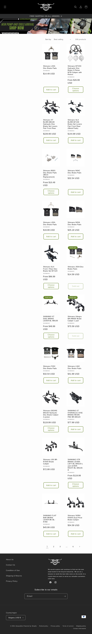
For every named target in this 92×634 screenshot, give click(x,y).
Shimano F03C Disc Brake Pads (50, 367)
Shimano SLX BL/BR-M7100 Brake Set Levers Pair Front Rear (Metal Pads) (75, 124)
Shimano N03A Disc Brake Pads (74, 223)
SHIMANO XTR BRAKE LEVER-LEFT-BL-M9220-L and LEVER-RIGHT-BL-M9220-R (75, 465)
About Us (10, 559)
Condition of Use (13, 570)
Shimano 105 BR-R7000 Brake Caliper (50, 462)
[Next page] (79, 546)
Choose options (75, 89)
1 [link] (47, 546)
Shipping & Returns (14, 576)
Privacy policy (55, 626)
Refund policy (43, 626)
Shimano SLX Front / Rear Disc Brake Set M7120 (50, 269)
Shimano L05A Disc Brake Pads (50, 223)
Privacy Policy (11, 581)
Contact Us (10, 565)
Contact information (79, 628)
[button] (5, 7)
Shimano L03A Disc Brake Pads (50, 67)
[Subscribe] (64, 596)
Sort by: (48, 39)
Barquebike (19, 626)
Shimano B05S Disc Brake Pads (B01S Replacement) (50, 174)
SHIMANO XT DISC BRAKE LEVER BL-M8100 (50, 319)
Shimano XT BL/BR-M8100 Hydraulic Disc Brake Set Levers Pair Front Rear (50, 124)
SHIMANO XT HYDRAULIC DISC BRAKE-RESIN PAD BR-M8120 (75, 414)
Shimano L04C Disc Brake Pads (74, 367)
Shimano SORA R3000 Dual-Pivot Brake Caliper (75, 518)
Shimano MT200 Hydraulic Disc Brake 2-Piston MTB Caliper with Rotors (75, 70)
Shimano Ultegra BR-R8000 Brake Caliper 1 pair (75, 319)
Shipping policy (81, 626)
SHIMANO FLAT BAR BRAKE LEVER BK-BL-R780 (49, 519)
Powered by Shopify (30, 626)
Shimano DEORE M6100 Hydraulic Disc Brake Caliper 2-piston (50, 414)
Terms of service (68, 626)
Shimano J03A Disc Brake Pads (76, 268)
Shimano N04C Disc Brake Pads (74, 172)
